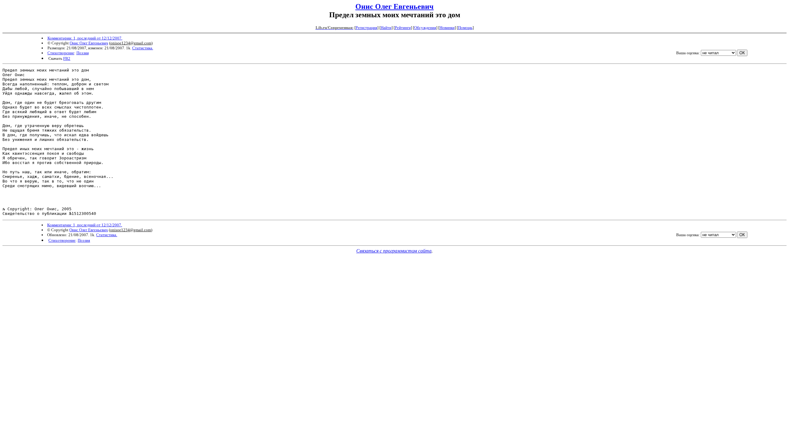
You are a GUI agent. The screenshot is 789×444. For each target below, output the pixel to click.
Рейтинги (403, 27)
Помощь (465, 27)
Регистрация (366, 27)
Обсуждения (425, 27)
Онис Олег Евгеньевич (394, 6)
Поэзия (82, 53)
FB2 (66, 58)
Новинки (447, 27)
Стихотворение (60, 53)
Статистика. (142, 48)
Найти (386, 27)
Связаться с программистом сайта (393, 250)
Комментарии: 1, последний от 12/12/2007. (84, 38)
